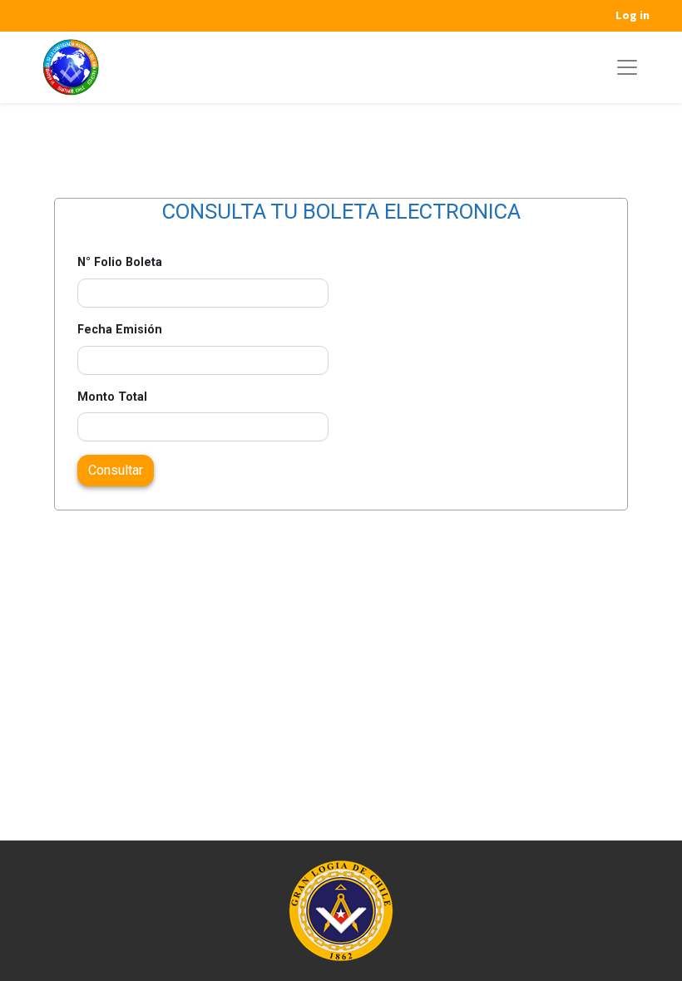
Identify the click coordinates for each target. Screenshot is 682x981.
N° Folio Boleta (119, 262)
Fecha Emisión (119, 330)
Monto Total (112, 397)
